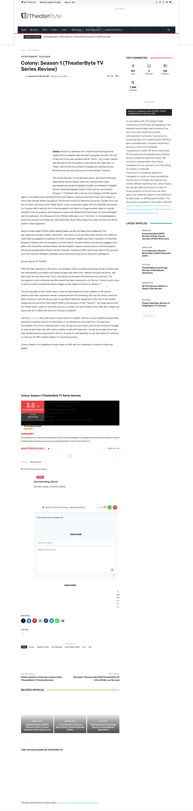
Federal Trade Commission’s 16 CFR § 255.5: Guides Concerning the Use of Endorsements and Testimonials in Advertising (149, 209)
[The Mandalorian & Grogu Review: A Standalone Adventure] (103, 713)
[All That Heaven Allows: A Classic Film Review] (133, 286)
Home (23, 50)
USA (90, 647)
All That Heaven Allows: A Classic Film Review (154, 287)
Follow (149, 65)
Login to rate (113, 448)
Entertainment (33, 50)
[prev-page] (23, 738)
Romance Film (147, 283)
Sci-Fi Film (103, 721)
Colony (31, 647)
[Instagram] (160, 2)
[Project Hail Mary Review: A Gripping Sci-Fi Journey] (133, 303)
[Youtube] (170, 2)
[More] (92, 86)
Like (133, 65)
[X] (163, 2)
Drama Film (37, 721)
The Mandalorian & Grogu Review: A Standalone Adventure (103, 727)
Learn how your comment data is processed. (78, 802)
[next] (167, 37)
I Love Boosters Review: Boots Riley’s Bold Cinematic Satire (70, 727)
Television (44, 57)
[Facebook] (156, 2)
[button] (168, 30)
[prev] (163, 37)
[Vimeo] (167, 2)
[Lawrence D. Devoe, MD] (23, 76)
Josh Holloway (57, 647)
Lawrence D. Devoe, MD (38, 76)
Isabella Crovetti (43, 647)
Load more (148, 315)
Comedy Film (70, 721)
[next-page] (27, 738)
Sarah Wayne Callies (72, 647)
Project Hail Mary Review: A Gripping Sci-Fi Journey (156, 304)
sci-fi (84, 647)
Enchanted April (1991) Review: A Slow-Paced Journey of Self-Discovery (77, 37)
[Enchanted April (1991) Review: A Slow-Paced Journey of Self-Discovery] (37, 713)
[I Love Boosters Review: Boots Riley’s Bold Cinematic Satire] (70, 713)
